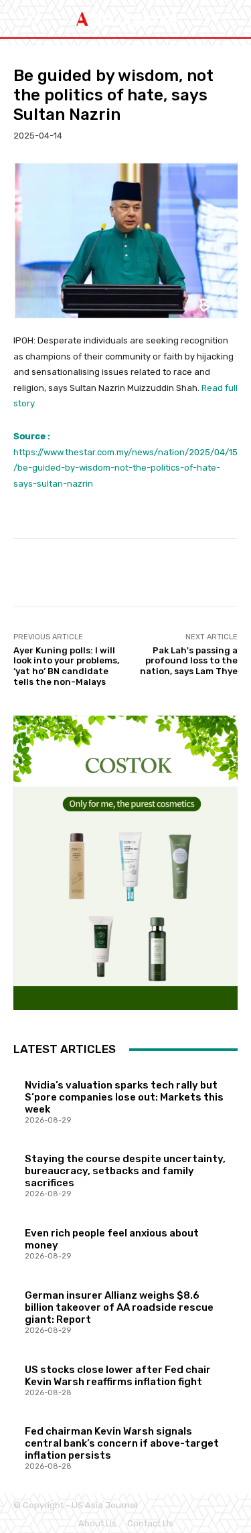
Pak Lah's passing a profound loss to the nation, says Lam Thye (189, 660)
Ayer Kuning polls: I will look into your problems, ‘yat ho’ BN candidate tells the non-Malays (66, 666)
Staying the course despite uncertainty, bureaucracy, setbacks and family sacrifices (125, 1171)
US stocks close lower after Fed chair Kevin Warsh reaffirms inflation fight (118, 1376)
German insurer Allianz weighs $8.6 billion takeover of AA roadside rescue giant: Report (119, 1307)
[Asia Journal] (125, 19)
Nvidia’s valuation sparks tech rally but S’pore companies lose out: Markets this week (124, 1097)
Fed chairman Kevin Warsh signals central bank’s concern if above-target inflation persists (122, 1443)
